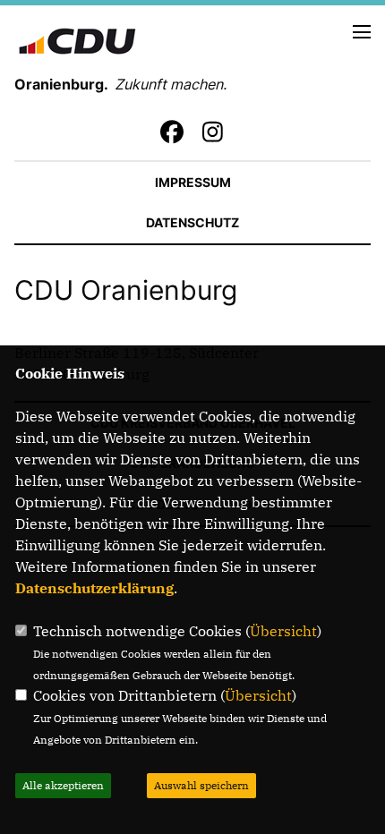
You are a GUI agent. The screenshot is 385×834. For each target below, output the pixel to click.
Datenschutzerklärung (94, 588)
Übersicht (283, 631)
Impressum (193, 182)
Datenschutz (192, 222)
